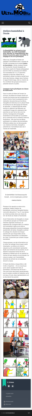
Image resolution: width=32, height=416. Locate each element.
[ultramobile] (16, 10)
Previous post (9, 401)
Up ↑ (29, 413)
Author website (12, 386)
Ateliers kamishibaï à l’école (13, 32)
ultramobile (10, 413)
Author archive (8, 386)
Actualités (8, 396)
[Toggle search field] (29, 22)
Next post (8, 404)
